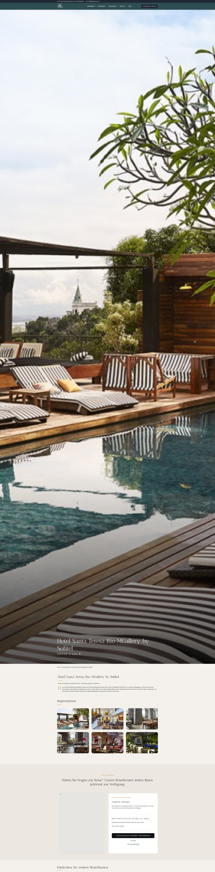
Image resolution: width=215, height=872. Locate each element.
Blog (130, 6)
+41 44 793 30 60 (133, 844)
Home (58, 667)
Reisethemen (112, 6)
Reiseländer (91, 6)
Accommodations (65, 667)
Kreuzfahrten (101, 6)
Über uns (122, 6)
